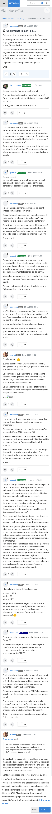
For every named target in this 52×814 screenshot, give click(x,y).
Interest (10, 11)
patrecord (14, 26)
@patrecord (8, 739)
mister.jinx (14, 633)
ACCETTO (44, 809)
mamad (13, 355)
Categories (19, 11)
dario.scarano (15, 85)
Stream (3, 11)
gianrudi (13, 173)
